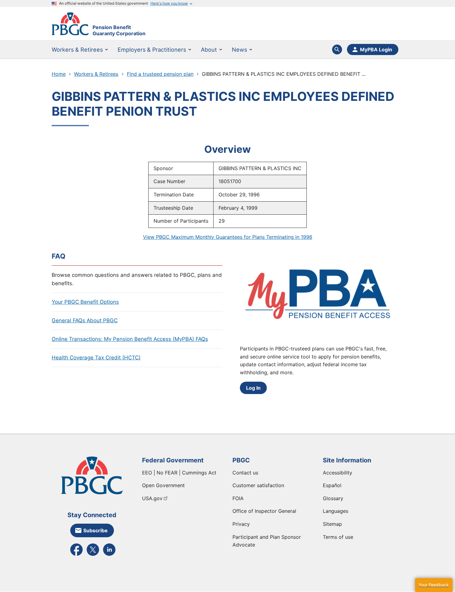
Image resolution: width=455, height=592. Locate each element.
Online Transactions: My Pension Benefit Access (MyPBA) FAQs (130, 339)
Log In (253, 388)
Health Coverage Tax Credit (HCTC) (96, 357)
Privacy (241, 524)
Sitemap (332, 524)
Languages (335, 511)
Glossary (333, 498)
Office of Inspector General (264, 511)
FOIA (238, 498)
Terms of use (338, 537)
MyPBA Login (376, 49)
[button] (433, 585)
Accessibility (337, 473)
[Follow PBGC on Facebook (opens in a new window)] (76, 555)
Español (332, 485)
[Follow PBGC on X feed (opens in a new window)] (92, 555)
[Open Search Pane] (337, 49)
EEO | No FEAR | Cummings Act (179, 473)
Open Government (163, 485)
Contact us (245, 473)
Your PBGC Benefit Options (85, 302)
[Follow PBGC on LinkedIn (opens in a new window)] (109, 555)
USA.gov (152, 498)
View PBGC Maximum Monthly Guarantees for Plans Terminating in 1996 (227, 237)
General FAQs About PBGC (85, 320)
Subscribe (95, 530)
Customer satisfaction (258, 485)
